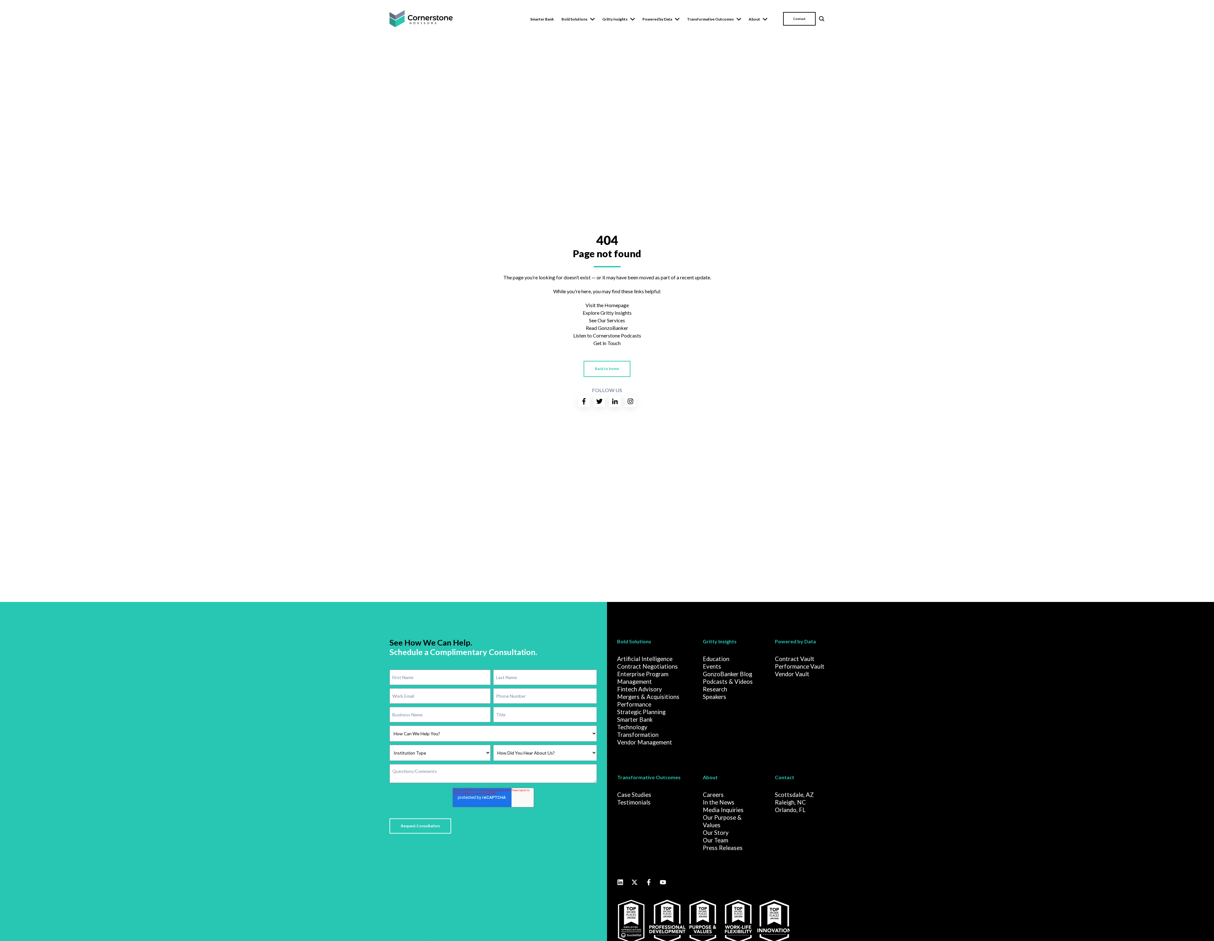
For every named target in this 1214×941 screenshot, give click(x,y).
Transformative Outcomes (710, 19)
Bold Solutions (574, 19)
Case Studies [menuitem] (634, 794)
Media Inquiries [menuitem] (723, 809)
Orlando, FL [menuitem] (790, 809)
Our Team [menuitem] (715, 840)
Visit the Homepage (607, 305)
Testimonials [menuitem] (634, 802)
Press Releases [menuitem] (723, 847)
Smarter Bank (542, 19)
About (754, 19)
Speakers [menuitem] (714, 696)
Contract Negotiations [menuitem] (647, 666)
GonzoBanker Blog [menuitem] (727, 674)
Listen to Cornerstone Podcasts (607, 335)
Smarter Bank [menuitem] (635, 719)
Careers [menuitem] (713, 794)
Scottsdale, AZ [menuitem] (794, 794)
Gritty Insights (615, 19)
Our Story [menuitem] (716, 832)
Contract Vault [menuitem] (794, 658)
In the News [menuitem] (718, 802)
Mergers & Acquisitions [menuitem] (648, 696)
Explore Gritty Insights (607, 313)
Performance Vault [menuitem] (800, 666)
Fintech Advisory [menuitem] (639, 689)
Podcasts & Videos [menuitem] (728, 681)
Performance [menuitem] (634, 704)
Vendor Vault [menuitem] (792, 674)
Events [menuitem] (712, 666)
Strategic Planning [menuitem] (641, 711)
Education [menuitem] (716, 658)
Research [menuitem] (715, 689)
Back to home (607, 368)
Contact (799, 19)
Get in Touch (607, 343)
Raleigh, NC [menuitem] (790, 802)
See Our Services (607, 320)
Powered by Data (657, 19)
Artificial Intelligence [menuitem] (644, 658)
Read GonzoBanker (607, 328)
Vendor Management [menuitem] (644, 742)
